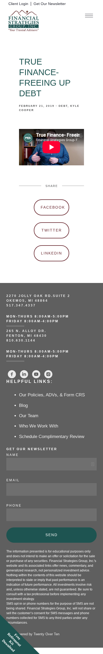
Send (51, 535)
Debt (63, 105)
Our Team (28, 415)
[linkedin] (24, 374)
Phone (14, 505)
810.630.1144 (21, 340)
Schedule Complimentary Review (51, 436)
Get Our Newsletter (50, 4)
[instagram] (48, 374)
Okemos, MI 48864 (27, 300)
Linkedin (51, 253)
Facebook (53, 207)
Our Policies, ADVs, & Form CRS (52, 394)
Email (13, 480)
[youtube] (36, 374)
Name (12, 455)
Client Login (18, 4)
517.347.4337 (21, 305)
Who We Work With (38, 426)
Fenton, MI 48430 (26, 336)
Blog (23, 405)
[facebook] (12, 374)
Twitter (51, 230)
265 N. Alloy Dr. (27, 331)
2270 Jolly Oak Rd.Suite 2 (38, 296)
